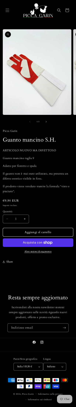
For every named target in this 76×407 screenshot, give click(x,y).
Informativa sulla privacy (50, 394)
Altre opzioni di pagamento (38, 251)
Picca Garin (28, 393)
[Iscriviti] (64, 327)
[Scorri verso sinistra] (30, 122)
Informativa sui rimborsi (40, 399)
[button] (7, 10)
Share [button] (9, 261)
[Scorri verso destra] (46, 122)
